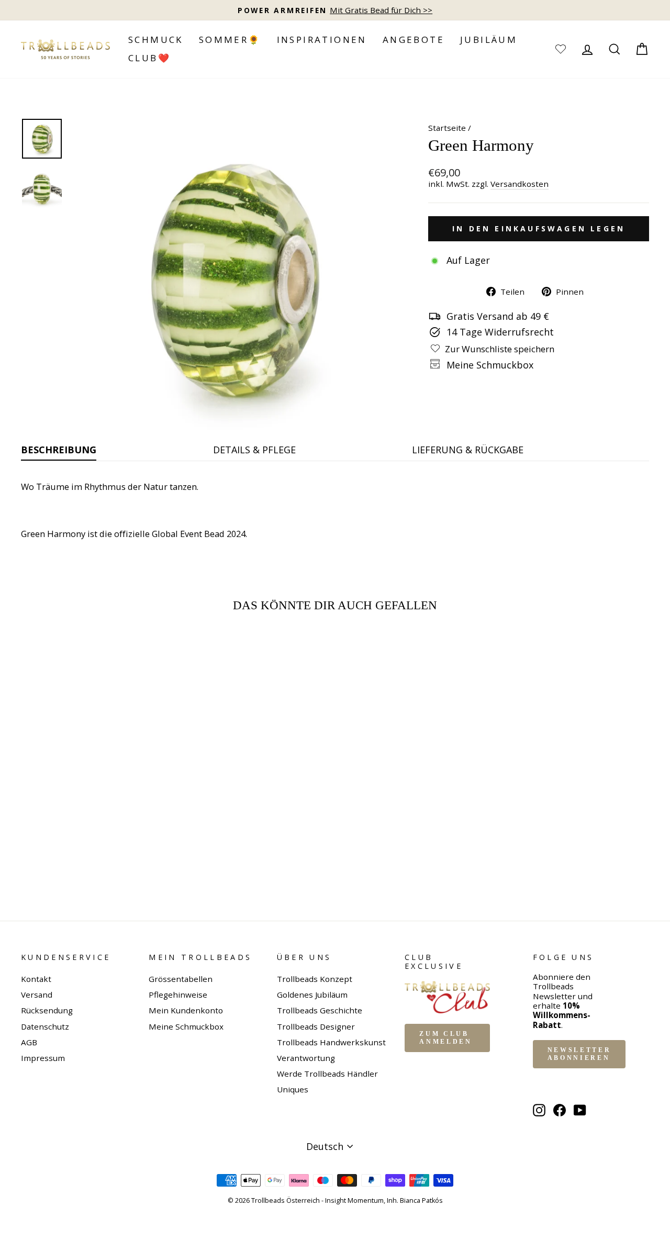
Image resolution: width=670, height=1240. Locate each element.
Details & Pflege (254, 449)
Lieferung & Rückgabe (467, 449)
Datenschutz (45, 1026)
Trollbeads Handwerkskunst (331, 1042)
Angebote (413, 39)
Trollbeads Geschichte (319, 1010)
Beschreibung (58, 449)
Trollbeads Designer (316, 1026)
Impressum (43, 1058)
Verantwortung (306, 1058)
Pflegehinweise (178, 994)
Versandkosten (519, 184)
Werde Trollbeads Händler (327, 1073)
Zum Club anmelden (445, 1037)
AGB (29, 1042)
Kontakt (36, 979)
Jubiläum (488, 39)
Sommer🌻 (230, 39)
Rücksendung (47, 1010)
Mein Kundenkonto (186, 1010)
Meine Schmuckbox (186, 1026)
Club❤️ (149, 58)
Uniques (292, 1089)
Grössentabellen (181, 979)
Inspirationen (322, 39)
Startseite (447, 127)
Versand (36, 994)
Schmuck (155, 39)
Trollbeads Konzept (314, 979)
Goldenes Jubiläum (312, 994)
